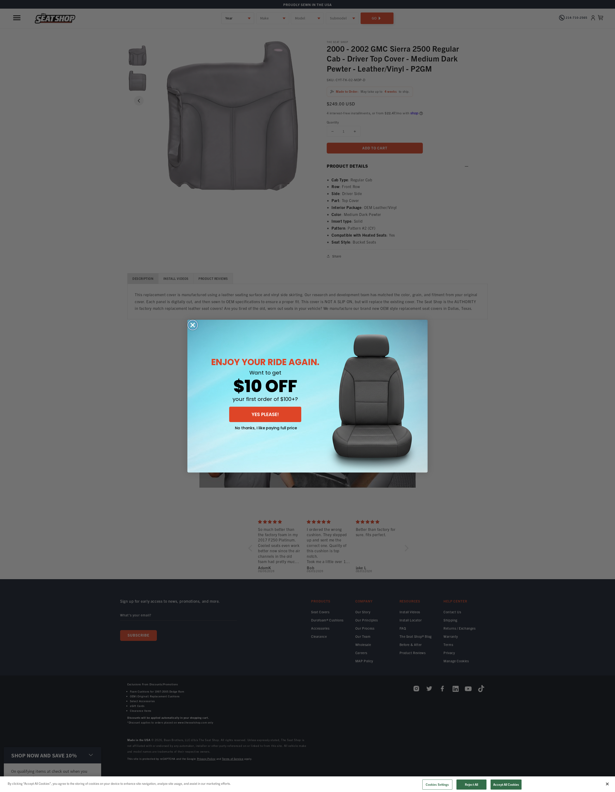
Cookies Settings (437, 784)
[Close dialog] (192, 325)
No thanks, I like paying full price (266, 428)
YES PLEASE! (265, 414)
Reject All (471, 784)
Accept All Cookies (506, 784)
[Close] (607, 784)
